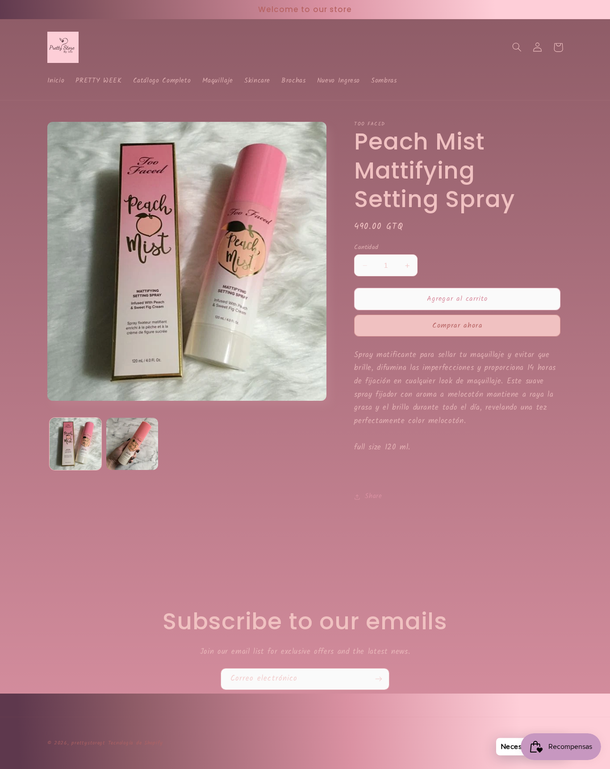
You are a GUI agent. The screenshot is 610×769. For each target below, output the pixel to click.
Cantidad (366, 247)
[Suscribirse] (378, 679)
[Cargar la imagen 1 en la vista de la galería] (76, 444)
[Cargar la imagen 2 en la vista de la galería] (132, 444)
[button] (517, 47)
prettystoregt (88, 743)
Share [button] (373, 496)
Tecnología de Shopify (135, 743)
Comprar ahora (457, 325)
